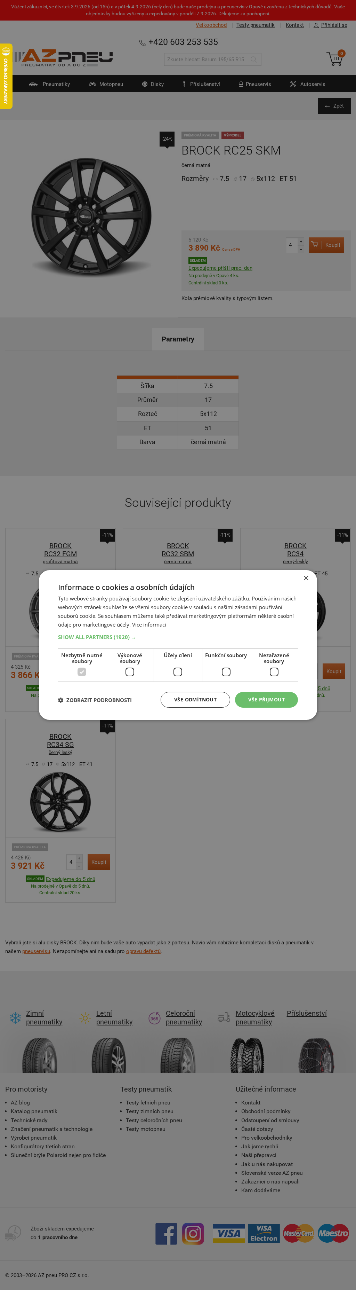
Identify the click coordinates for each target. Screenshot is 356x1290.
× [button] (305, 578)
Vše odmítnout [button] (195, 699)
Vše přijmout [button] (266, 699)
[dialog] (178, 645)
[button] (178, 637)
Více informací (149, 624)
